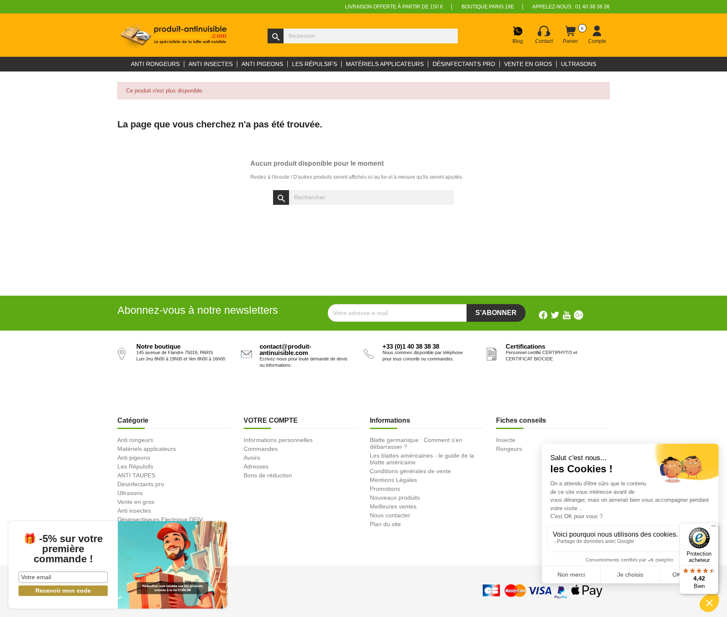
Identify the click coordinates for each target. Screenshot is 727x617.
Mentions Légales (393, 480)
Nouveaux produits (395, 497)
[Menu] (713, 528)
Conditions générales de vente (410, 471)
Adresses (256, 466)
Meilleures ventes (393, 506)
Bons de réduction (268, 475)
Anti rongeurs (135, 440)
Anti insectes (134, 510)
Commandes (261, 448)
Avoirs (252, 457)
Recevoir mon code (63, 590)
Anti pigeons (133, 457)
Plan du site (385, 524)
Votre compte (271, 420)
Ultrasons (130, 493)
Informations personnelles (278, 440)
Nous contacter (390, 515)
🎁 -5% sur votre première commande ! (63, 549)
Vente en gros (135, 501)
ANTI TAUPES (136, 475)
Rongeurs (509, 448)
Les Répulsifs (135, 466)
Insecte (505, 440)
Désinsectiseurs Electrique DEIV (160, 519)
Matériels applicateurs (146, 448)
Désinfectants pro (140, 484)
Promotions (385, 488)
